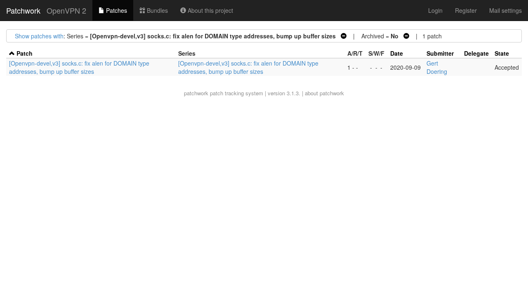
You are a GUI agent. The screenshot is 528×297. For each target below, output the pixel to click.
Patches (115, 10)
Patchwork (23, 10)
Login (435, 10)
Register (466, 10)
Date (396, 53)
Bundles (156, 10)
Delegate (476, 53)
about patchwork (324, 93)
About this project (209, 10)
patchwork (196, 93)
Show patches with (39, 36)
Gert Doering (437, 67)
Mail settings (505, 10)
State (502, 53)
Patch (24, 53)
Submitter (440, 53)
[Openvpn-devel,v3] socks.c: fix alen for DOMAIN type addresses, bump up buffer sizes (79, 67)
